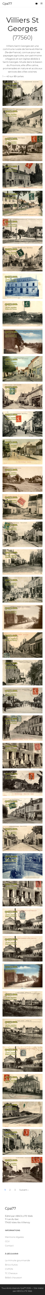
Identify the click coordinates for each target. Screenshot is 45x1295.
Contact (9, 1245)
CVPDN (9, 1269)
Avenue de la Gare (22, 404)
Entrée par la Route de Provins (23, 184)
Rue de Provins (22, 267)
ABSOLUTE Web (24, 1291)
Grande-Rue (22, 460)
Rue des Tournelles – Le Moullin (22, 681)
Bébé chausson (13, 1277)
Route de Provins (22, 542)
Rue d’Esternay (22, 129)
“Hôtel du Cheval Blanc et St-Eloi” (22, 294)
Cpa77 (7, 3)
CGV (7, 1241)
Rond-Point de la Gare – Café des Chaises (22, 235)
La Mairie (22, 1095)
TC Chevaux (11, 1273)
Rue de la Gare (23, 101)
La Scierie (22, 322)
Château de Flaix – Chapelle (22, 791)
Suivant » (23, 1190)
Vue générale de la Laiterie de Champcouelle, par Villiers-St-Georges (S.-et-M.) (22, 922)
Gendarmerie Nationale (22, 211)
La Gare (22, 1122)
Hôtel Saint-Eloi (22, 764)
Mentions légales (14, 1237)
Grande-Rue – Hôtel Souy (22, 736)
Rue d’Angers (22, 515)
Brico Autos (11, 1264)
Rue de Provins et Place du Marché (22, 819)
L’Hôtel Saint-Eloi (22, 902)
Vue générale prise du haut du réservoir (22, 870)
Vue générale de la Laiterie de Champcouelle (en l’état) (22, 1063)
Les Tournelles (22, 349)
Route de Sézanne (23, 156)
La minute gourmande (17, 1260)
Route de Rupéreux (22, 625)
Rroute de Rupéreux (22, 984)
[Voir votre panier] (36, 3)
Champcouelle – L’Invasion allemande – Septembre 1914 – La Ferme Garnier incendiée (22, 1004)
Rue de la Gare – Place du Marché (22, 377)
